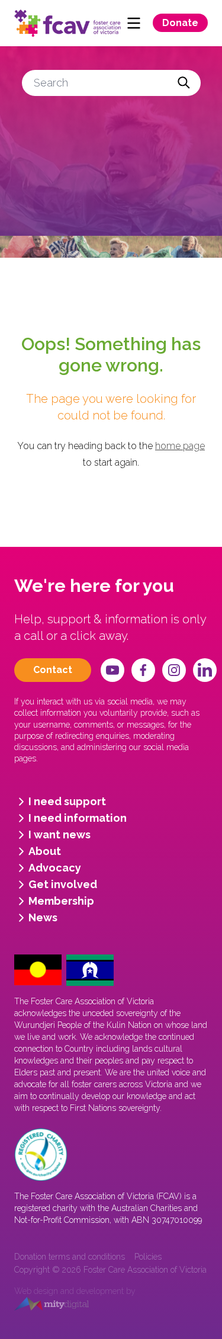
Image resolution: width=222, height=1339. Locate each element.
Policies (148, 1256)
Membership (61, 901)
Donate (180, 22)
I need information (77, 818)
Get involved (62, 884)
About (44, 851)
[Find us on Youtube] (112, 670)
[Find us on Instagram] (174, 670)
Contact (52, 669)
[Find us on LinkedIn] (205, 670)
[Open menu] (133, 23)
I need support (67, 801)
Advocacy (54, 867)
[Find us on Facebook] (143, 670)
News (42, 917)
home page (180, 445)
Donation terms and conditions (69, 1256)
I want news (59, 834)
